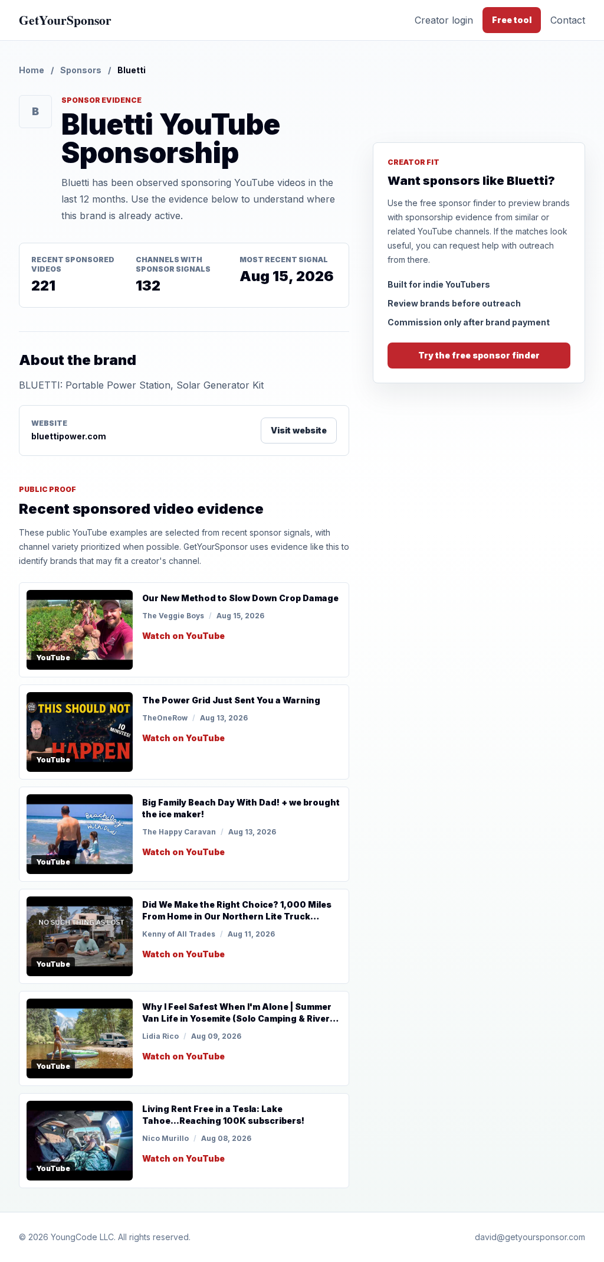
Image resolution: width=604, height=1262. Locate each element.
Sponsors (80, 70)
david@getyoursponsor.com (530, 1237)
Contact (567, 20)
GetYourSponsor (65, 20)
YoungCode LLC (82, 1237)
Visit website (299, 430)
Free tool (511, 20)
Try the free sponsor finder (479, 355)
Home (31, 70)
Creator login (444, 20)
